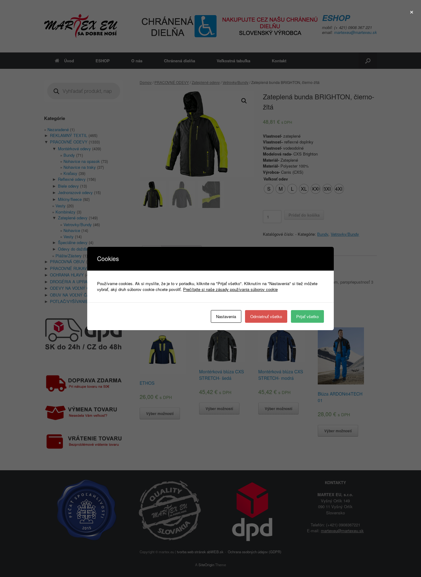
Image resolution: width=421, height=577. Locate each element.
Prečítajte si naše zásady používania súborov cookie (230, 289)
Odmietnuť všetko (266, 316)
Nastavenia (226, 316)
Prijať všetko (307, 316)
